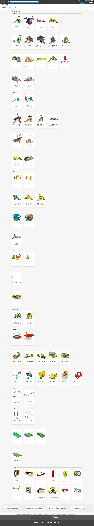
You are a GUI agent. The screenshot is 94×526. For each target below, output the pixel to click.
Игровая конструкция (62, 508)
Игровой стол (82, 508)
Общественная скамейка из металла (30, 508)
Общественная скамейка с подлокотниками (75, 508)
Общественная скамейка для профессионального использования (11, 508)
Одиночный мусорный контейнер (38, 508)
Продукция (82, 2)
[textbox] (24, 2)
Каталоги (86, 2)
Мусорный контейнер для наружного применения (54, 508)
